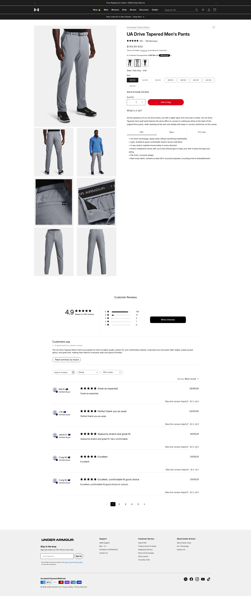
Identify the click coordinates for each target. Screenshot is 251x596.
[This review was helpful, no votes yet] (191, 401)
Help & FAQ (142, 543)
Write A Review (168, 320)
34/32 (159, 80)
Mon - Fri (102, 546)
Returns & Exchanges (146, 553)
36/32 (171, 80)
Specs (171, 132)
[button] (215, 10)
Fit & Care (202, 132)
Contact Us (103, 553)
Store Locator (143, 556)
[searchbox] (61, 372)
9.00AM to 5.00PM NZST (108, 550)
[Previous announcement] (35, 2)
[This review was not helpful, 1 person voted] (196, 469)
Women (115, 9)
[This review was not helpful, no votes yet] (196, 401)
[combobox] (181, 9)
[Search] (196, 10)
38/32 (183, 80)
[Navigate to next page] (144, 504)
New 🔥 (97, 9)
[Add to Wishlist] (213, 27)
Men (106, 9)
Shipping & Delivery (145, 550)
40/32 (196, 80)
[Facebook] (191, 579)
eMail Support (104, 543)
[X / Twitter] (185, 579)
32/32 (146, 80)
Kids (124, 9)
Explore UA (181, 550)
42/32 (209, 80)
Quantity (130, 97)
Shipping (143, 50)
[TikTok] (208, 579)
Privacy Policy (79, 562)
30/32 (133, 80)
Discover (144, 9)
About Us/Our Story (184, 543)
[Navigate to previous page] (106, 504)
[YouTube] (203, 579)
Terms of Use (68, 562)
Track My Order (144, 560)
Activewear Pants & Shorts (138, 27)
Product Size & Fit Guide (147, 546)
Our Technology (183, 546)
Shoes (133, 9)
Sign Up (79, 556)
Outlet (155, 9)
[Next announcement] (216, 2)
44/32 (134, 86)
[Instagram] (197, 579)
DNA (141, 132)
